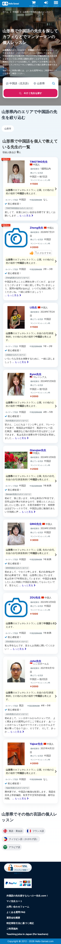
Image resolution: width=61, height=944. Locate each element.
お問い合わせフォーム (18, 906)
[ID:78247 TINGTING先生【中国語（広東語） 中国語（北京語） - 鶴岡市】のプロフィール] (30, 188)
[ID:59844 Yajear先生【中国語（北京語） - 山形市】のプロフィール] (30, 771)
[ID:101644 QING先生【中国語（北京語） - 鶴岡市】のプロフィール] (30, 555)
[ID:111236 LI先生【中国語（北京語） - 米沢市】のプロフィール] (30, 335)
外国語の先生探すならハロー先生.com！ (27, 895)
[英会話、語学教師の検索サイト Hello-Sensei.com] (11, 3)
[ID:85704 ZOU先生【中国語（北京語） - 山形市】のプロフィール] (30, 623)
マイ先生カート (14, 901)
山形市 (7, 128)
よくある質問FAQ (33, 70)
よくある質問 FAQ (16, 912)
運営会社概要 (13, 917)
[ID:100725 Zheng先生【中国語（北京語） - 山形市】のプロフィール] (30, 261)
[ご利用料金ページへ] (18, 883)
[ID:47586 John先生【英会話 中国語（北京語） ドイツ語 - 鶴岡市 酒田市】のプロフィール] (30, 696)
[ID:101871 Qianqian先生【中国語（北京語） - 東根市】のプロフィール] (30, 481)
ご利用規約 (48, 70)
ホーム (5, 12)
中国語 (16, 12)
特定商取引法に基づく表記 (20, 923)
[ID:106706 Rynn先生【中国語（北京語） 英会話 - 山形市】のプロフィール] (30, 406)
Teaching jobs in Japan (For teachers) (27, 934)
